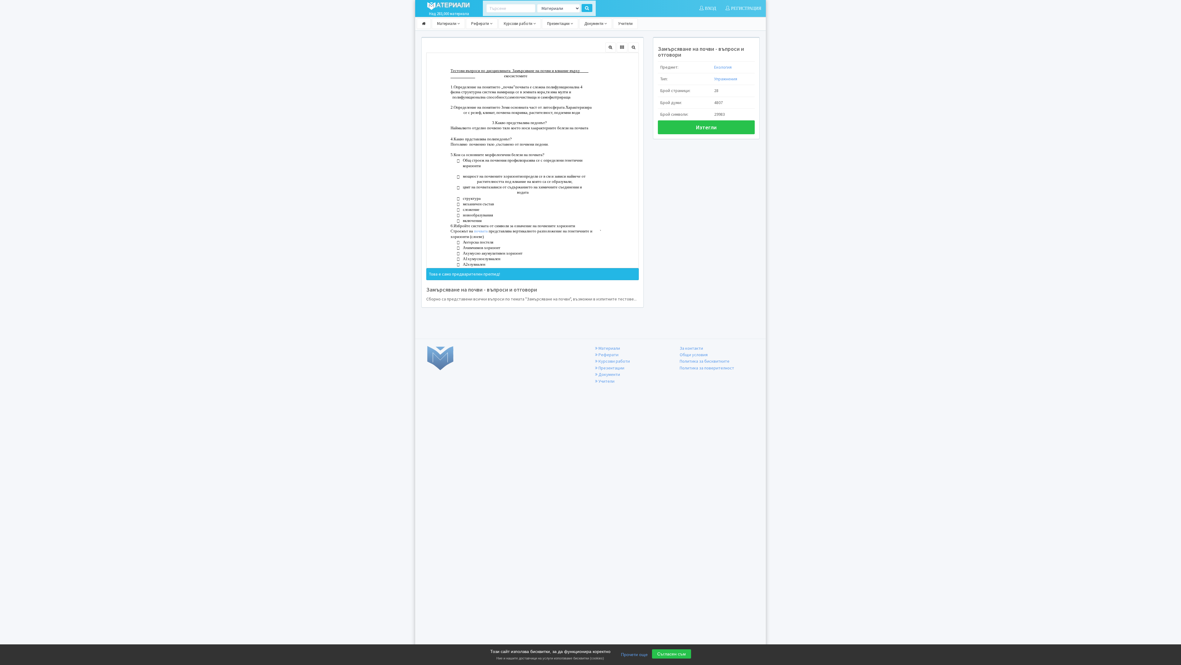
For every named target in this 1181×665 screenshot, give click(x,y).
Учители (625, 23)
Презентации (559, 23)
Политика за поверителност (707, 368)
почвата (481, 231)
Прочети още (634, 654)
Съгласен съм (671, 653)
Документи (594, 23)
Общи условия (694, 354)
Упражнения (725, 79)
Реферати (480, 23)
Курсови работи (518, 23)
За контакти (691, 348)
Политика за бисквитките (705, 361)
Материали (447, 23)
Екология (723, 67)
